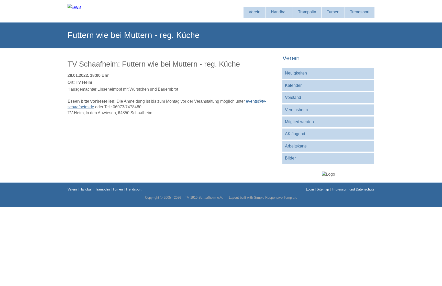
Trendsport (133, 189)
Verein (72, 189)
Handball (86, 189)
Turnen (118, 189)
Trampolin (102, 189)
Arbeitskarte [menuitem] (296, 146)
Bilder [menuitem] (290, 158)
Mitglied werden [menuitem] (299, 122)
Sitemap (323, 189)
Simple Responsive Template (275, 197)
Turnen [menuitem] (333, 12)
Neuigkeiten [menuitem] (296, 73)
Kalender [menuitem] (293, 85)
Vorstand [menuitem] (293, 97)
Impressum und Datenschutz (353, 189)
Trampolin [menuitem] (307, 12)
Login (310, 189)
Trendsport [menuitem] (359, 12)
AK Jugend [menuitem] (295, 134)
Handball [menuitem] (279, 12)
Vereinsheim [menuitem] (296, 110)
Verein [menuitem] (254, 12)
